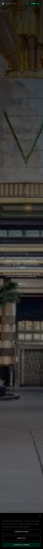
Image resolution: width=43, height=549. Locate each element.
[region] (21, 531)
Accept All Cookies (21, 545)
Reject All (21, 538)
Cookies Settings (21, 532)
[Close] (40, 516)
